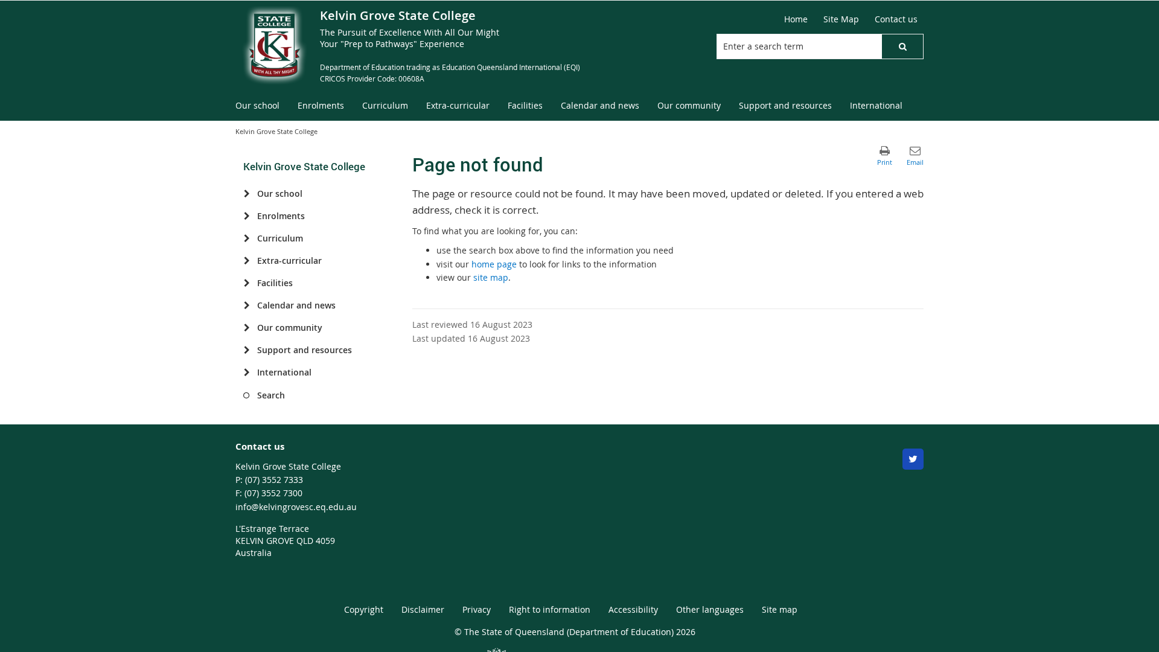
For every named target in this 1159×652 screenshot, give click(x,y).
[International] (246, 372)
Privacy (476, 609)
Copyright (363, 609)
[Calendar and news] (246, 305)
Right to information (549, 609)
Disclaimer (422, 609)
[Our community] (246, 328)
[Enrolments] (246, 216)
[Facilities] (246, 283)
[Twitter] (913, 459)
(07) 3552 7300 (273, 493)
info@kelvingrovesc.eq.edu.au (296, 507)
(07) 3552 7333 (274, 479)
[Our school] (246, 194)
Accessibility (633, 609)
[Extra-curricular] (246, 261)
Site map (779, 609)
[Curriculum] (246, 238)
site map (490, 277)
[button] (902, 46)
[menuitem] (257, 106)
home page (494, 264)
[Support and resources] (246, 350)
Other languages (710, 609)
